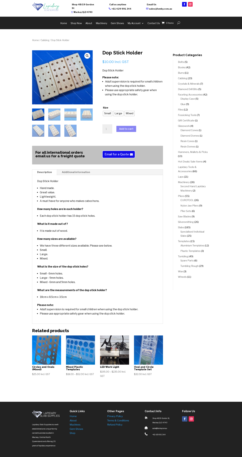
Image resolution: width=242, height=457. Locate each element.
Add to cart (126, 128)
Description (44, 172)
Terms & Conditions (118, 420)
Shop (72, 433)
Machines (75, 424)
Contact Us (154, 23)
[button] (87, 56)
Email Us (151, 4)
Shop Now (76, 23)
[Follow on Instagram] (190, 4)
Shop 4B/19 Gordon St (83, 6)
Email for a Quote (117, 154)
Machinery (101, 23)
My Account (134, 23)
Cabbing (45, 40)
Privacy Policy (115, 416)
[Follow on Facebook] (184, 4)
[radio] (107, 113)
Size (105, 107)
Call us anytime (117, 4)
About (88, 23)
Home (63, 23)
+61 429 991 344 (121, 8)
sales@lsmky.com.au (160, 8)
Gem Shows (117, 23)
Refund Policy (114, 424)
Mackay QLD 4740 (83, 12)
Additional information (76, 172)
